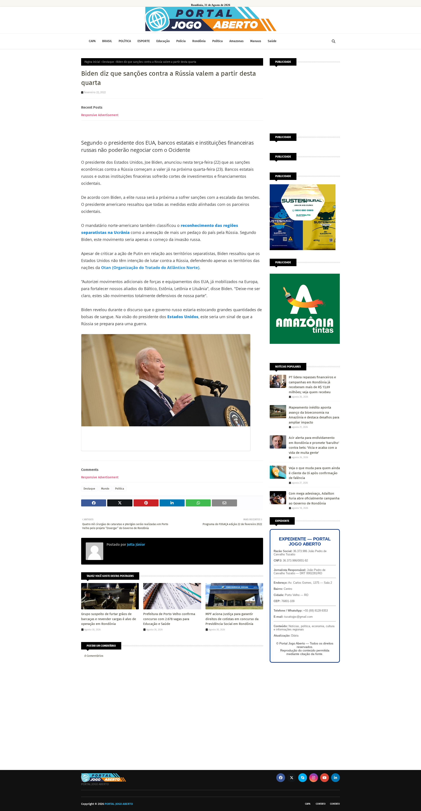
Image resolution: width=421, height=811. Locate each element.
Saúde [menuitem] (272, 41)
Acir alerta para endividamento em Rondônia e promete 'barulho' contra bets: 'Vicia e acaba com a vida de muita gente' (314, 445)
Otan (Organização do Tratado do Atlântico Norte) (150, 267)
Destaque (108, 61)
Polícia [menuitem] (181, 41)
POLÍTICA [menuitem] (125, 41)
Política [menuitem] (217, 41)
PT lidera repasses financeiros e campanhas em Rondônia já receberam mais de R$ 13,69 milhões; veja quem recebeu (312, 384)
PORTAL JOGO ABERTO (119, 804)
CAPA (307, 803)
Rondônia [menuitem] (199, 41)
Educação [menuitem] (163, 41)
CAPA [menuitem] (92, 41)
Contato (321, 803)
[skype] (302, 777)
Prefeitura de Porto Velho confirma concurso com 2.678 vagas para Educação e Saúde (169, 619)
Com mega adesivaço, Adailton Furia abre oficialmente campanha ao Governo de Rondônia (314, 498)
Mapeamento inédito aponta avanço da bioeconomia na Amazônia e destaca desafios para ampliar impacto (314, 415)
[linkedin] (335, 777)
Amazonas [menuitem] (236, 41)
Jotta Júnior (135, 544)
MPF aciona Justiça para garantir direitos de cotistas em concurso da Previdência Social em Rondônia (232, 619)
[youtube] (324, 777)
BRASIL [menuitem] (107, 41)
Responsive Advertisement (99, 115)
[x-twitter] (291, 777)
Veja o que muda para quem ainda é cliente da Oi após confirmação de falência (314, 473)
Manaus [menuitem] (255, 41)
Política (119, 488)
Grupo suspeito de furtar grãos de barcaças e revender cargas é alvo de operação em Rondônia (108, 619)
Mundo (105, 488)
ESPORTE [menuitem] (143, 41)
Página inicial (92, 61)
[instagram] (313, 777)
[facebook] (280, 777)
